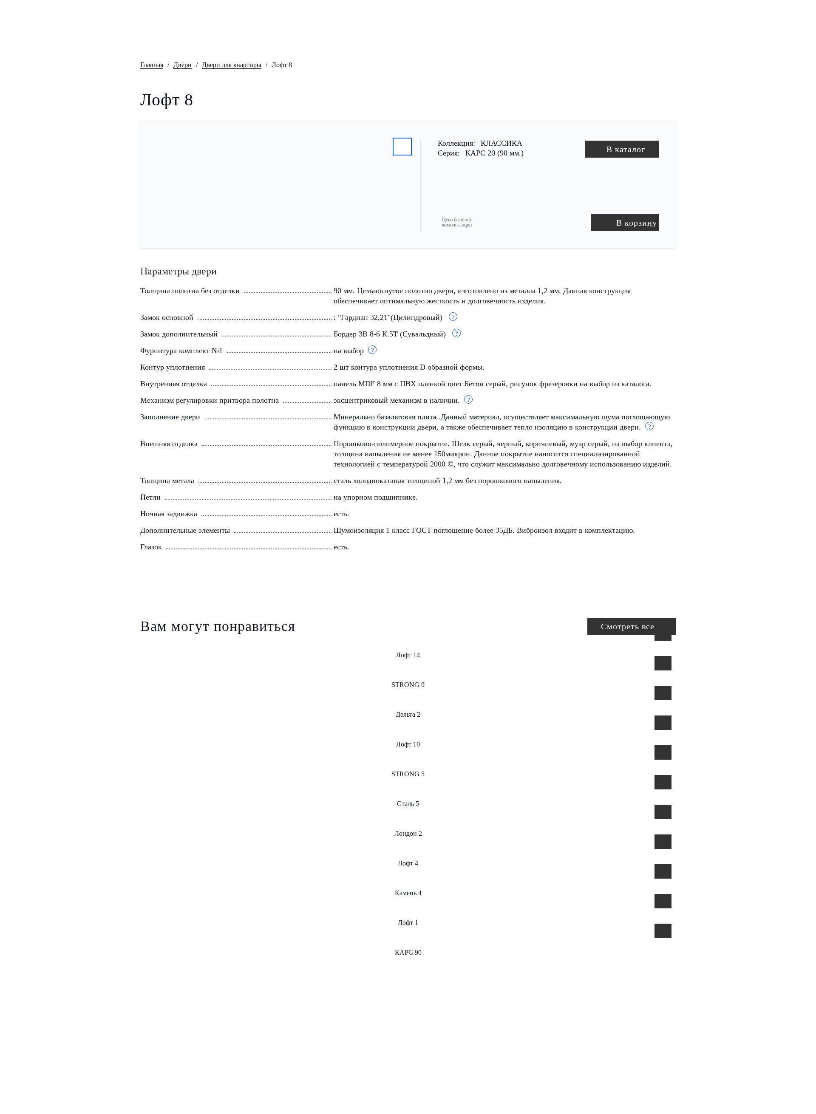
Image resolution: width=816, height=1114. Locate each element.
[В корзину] (663, 633)
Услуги (277, 1086)
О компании (284, 1035)
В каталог (625, 149)
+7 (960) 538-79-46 (427, 12)
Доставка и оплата (363, 1035)
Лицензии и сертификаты (373, 1018)
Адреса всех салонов (647, 1088)
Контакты (658, 31)
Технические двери (395, 35)
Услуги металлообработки (582, 35)
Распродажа (284, 1018)
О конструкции (289, 1052)
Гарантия (281, 1069)
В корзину (636, 222)
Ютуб (167, 1079)
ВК (148, 1079)
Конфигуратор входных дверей (482, 35)
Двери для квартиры (222, 35)
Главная (151, 64)
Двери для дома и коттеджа (307, 35)
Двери (182, 64)
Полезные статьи (361, 1052)
